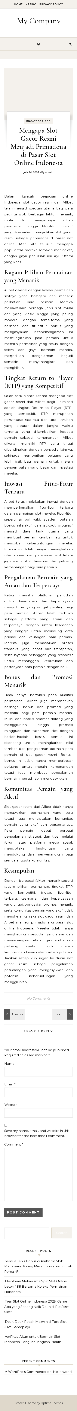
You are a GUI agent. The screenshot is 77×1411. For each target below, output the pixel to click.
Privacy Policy (51, 4)
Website (10, 1105)
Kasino (31, 4)
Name (10, 1064)
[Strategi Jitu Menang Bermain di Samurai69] (14, 1014)
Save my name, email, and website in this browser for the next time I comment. (36, 1133)
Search (61, 1233)
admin (49, 172)
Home (18, 4)
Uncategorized (38, 121)
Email (10, 1084)
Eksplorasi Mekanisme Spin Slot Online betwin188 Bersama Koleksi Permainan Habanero (35, 1286)
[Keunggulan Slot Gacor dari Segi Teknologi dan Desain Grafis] (63, 1014)
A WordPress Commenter (25, 1372)
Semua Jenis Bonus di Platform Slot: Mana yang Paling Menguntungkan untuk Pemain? (38, 1266)
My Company (39, 21)
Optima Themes (52, 1403)
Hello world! (62, 1372)
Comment (13, 1144)
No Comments (38, 998)
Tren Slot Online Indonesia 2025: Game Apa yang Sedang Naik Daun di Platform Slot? (37, 1306)
